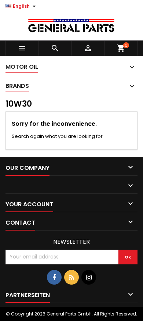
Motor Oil (22, 67)
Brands (17, 86)
